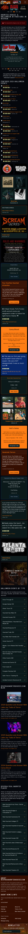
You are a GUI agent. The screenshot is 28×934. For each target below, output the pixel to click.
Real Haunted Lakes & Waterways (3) (13, 843)
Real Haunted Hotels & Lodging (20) (12, 833)
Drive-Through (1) (8, 599)
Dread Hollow (6, 116)
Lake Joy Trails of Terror (9, 99)
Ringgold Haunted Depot (9, 138)
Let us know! (4, 902)
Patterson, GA (14, 252)
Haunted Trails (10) (8, 632)
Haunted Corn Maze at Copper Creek (12, 112)
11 (12, 70)
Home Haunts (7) (8, 641)
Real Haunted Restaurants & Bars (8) (13, 865)
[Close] (26, 924)
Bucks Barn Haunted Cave (9, 107)
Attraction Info (14, 350)
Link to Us (3, 911)
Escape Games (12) (8, 604)
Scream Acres (6, 120)
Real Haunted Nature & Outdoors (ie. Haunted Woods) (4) (13, 854)
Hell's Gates (6, 125)
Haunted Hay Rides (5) (9, 613)
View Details (14, 276)
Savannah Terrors (7, 142)
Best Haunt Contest (20, 911)
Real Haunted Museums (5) (11, 849)
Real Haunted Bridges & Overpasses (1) (10, 811)
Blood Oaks (6, 103)
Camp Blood (14, 52)
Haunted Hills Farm (7, 90)
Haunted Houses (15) (9, 617)
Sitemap (3, 909)
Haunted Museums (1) (9, 628)
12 (15, 70)
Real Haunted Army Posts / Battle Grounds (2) (13, 805)
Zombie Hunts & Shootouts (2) (12, 680)
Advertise (3, 918)
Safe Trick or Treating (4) (10, 675)
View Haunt (14, 391)
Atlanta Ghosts (7, 146)
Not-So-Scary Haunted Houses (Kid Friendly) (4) (12, 652)
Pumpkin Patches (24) (9, 671)
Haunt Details (14, 302)
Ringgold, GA (14, 575)
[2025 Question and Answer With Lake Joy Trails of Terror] (14, 697)
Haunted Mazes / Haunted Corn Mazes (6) (12, 622)
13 (18, 70)
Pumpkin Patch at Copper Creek (11, 133)
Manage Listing (5, 920)
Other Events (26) (8, 658)
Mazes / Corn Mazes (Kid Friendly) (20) (13, 646)
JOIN (22, 931)
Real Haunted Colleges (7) (10, 821)
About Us (17, 906)
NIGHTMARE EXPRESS (8, 129)
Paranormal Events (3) (9, 662)
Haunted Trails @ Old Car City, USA (12, 94)
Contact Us (4, 906)
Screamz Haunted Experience (10, 155)
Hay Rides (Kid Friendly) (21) (11, 636)
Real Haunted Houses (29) (10, 838)
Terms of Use (18, 909)
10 (9, 70)
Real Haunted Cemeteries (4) (11, 817)
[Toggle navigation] (25, 2)
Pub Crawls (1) (7, 667)
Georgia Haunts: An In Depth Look (9, 718)
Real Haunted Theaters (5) (11, 870)
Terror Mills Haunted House (10, 151)
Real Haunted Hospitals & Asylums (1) (13, 826)
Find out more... (19, 77)
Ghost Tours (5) (7, 608)
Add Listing (18, 918)
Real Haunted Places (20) (10, 859)
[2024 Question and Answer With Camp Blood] (14, 757)
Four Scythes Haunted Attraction (11, 159)
